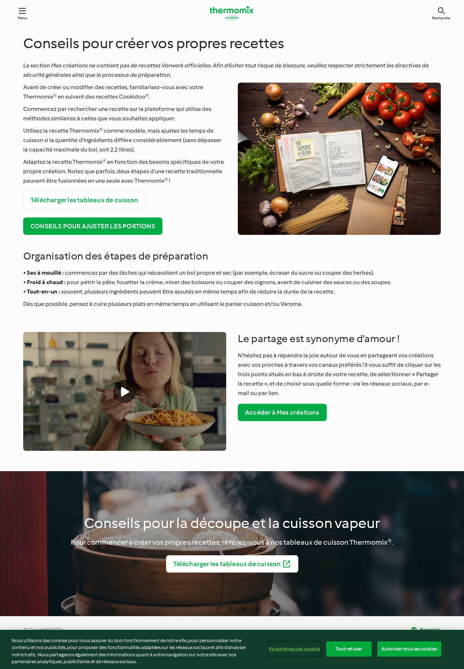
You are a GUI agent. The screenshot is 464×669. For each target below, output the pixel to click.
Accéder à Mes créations (282, 412)
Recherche (441, 18)
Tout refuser (349, 649)
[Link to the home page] (232, 13)
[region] (232, 649)
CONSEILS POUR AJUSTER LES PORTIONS (92, 226)
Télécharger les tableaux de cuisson (84, 200)
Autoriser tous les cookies (409, 649)
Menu (23, 18)
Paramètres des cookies (294, 649)
